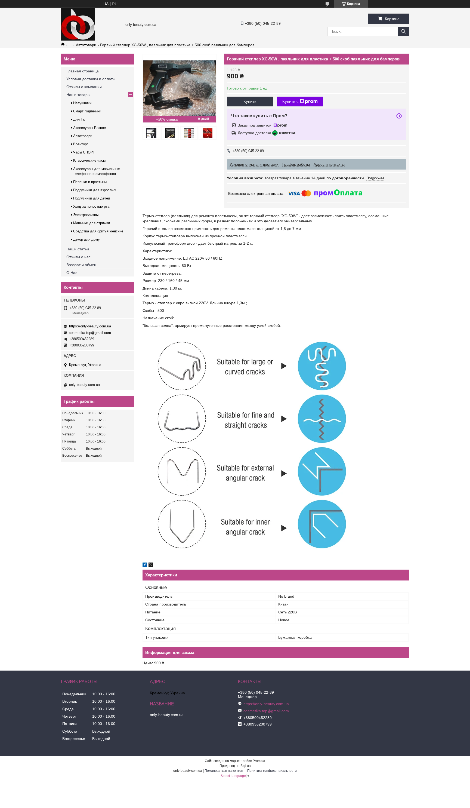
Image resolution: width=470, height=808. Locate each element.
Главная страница (82, 71)
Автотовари (86, 45)
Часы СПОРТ (84, 152)
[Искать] (403, 31)
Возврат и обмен (81, 265)
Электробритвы (85, 215)
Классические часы (89, 160)
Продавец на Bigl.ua (235, 766)
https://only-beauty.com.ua (90, 326)
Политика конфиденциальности (272, 771)
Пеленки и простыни (90, 182)
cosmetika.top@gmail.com (90, 333)
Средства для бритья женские (98, 231)
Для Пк (79, 119)
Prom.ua (259, 761)
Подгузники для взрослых (94, 190)
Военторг (80, 144)
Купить (249, 101)
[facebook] (145, 565)
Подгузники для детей (91, 198)
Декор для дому (86, 239)
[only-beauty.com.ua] (78, 39)
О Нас (71, 273)
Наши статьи (77, 249)
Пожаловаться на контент (225, 771)
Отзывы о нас (78, 257)
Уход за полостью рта (91, 206)
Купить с (290, 101)
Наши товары (78, 95)
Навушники (82, 103)
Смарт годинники (87, 111)
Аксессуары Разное (89, 128)
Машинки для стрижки (91, 223)
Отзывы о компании (84, 87)
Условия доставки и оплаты (90, 79)
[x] (151, 565)
